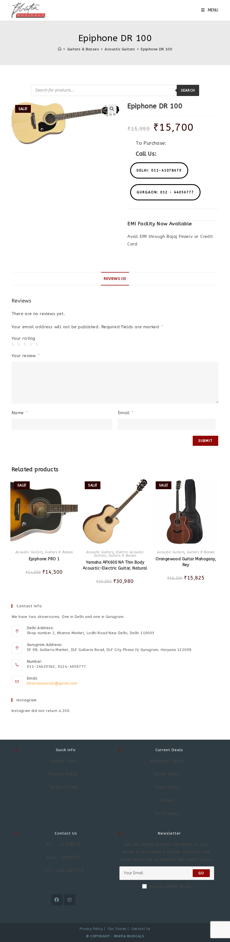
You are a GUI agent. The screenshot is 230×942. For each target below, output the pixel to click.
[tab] (115, 278)
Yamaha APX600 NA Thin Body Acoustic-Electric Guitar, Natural (115, 565)
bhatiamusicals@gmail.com (52, 683)
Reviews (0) (115, 278)
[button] (159, 170)
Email (126, 412)
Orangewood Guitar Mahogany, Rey (186, 562)
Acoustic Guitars (29, 552)
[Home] (59, 49)
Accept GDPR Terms (171, 886)
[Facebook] (57, 899)
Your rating (23, 338)
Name (19, 412)
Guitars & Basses (59, 552)
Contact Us (140, 929)
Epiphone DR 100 (156, 49)
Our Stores (117, 929)
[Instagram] (69, 899)
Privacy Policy (91, 929)
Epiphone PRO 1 (44, 559)
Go (201, 873)
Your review (26, 355)
